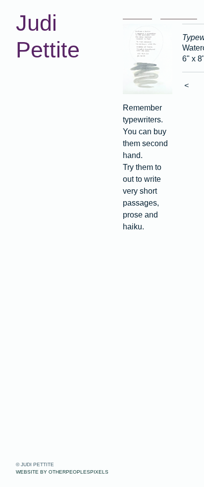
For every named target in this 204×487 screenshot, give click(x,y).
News (28, 164)
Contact (33, 178)
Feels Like (45, 149)
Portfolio (34, 74)
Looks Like (46, 119)
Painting (40, 104)
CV (22, 193)
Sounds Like (50, 134)
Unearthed (46, 89)
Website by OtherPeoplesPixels (62, 472)
